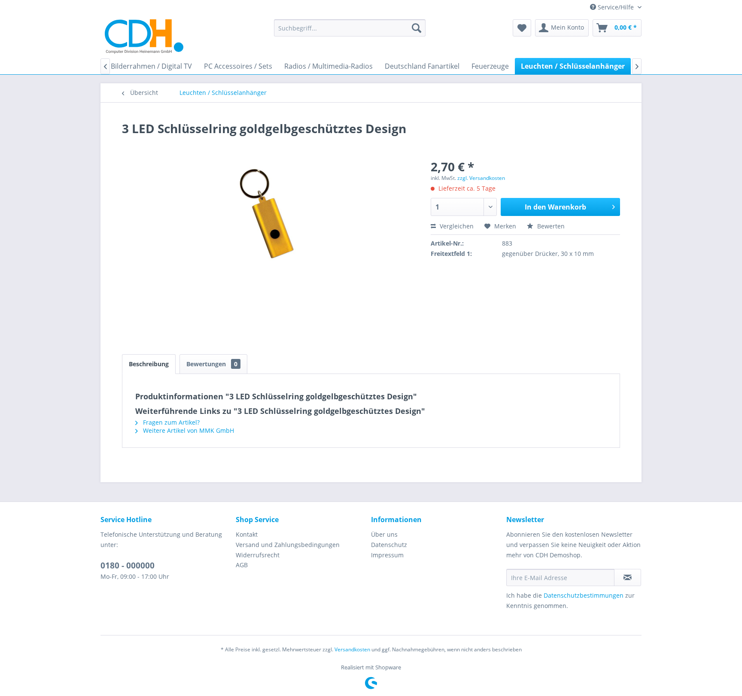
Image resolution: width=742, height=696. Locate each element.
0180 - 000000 (127, 565)
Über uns (384, 534)
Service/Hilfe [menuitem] (616, 7)
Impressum (387, 555)
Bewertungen (211, 364)
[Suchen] (416, 27)
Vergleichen (456, 226)
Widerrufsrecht (258, 555)
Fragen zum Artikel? (170, 422)
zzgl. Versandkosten (481, 178)
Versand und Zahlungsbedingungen (288, 545)
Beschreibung (149, 364)
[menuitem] (350, 27)
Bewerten (550, 226)
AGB (242, 565)
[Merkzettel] (522, 27)
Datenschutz (389, 545)
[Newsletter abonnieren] (627, 577)
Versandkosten (352, 649)
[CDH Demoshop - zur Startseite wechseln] (144, 36)
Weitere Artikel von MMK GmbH (187, 430)
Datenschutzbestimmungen (583, 595)
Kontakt (247, 534)
